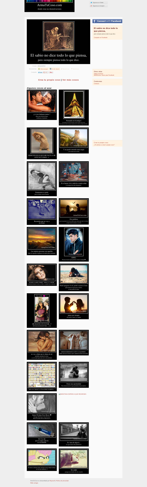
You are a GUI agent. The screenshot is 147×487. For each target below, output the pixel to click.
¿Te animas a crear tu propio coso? (104, 145)
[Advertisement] (107, 54)
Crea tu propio (49, 80)
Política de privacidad (62, 480)
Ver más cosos (70, 80)
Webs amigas (34, 483)
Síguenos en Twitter (98, 2)
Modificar (66, 69)
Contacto (96, 83)
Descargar (44, 69)
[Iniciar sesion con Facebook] (107, 21)
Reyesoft (52, 480)
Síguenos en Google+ (99, 6)
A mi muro (55, 69)
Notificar (76, 69)
